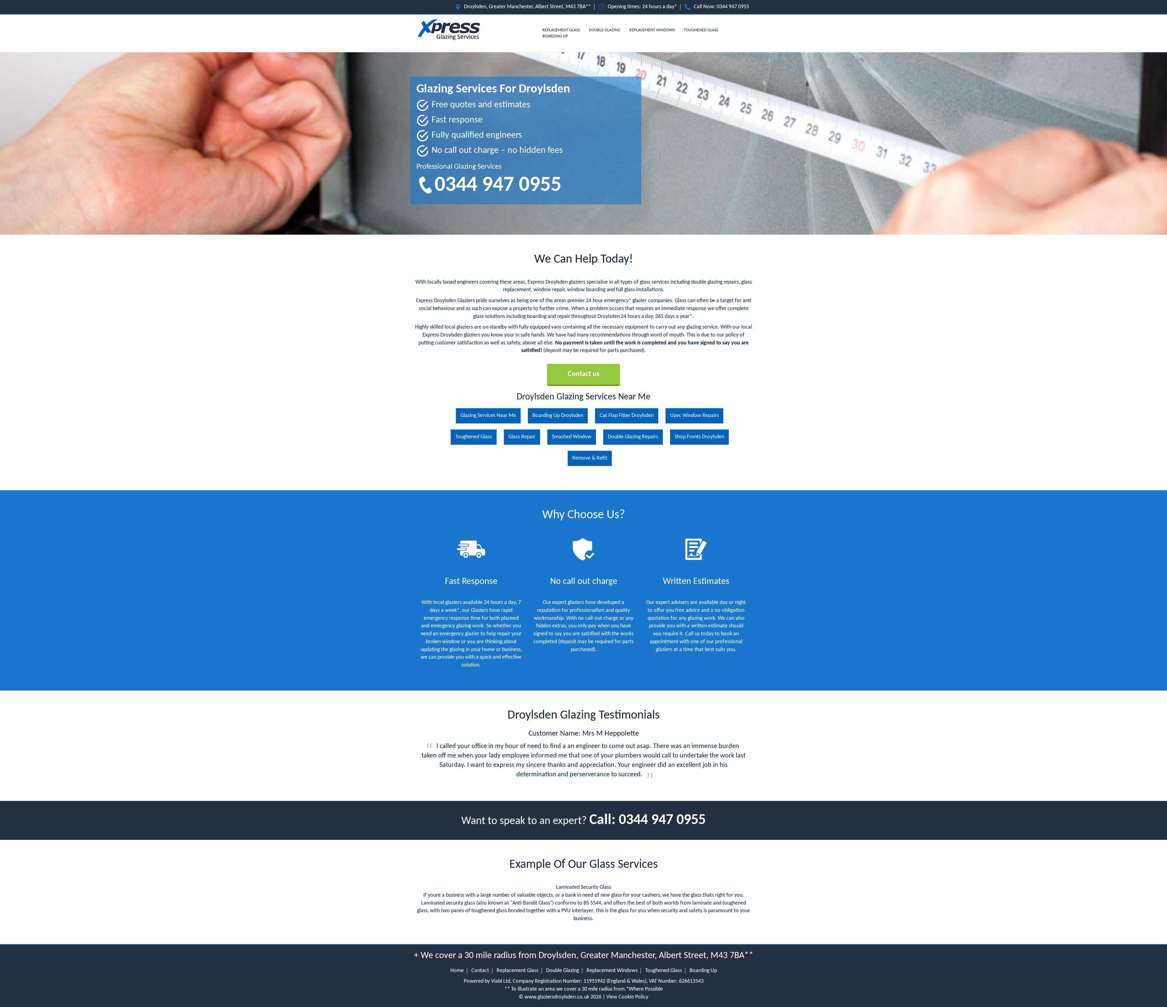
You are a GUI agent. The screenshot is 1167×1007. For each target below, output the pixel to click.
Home (457, 971)
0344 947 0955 (733, 7)
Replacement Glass (561, 30)
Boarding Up (555, 36)
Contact (480, 971)
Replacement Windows (652, 30)
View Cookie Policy (627, 997)
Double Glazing (604, 30)
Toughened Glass (701, 30)
